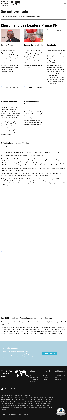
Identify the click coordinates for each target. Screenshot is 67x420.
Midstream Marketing (21, 414)
